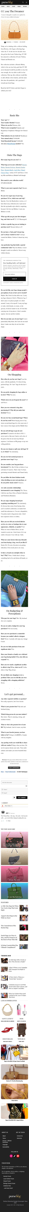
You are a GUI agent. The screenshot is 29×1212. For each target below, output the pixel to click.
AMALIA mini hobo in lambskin (7, 1021)
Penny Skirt (21, 1041)
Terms (4, 1138)
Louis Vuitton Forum (8, 1179)
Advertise (19, 1138)
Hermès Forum (7, 1176)
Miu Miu (25, 6)
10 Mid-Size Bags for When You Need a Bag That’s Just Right (10, 908)
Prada (19, 6)
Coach (2, 6)
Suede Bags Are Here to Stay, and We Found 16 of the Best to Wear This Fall (9, 937)
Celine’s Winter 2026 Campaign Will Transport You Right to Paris (18, 969)
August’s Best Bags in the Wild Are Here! (9, 917)
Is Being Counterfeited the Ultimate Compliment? (9, 946)
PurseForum (11, 144)
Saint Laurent (7, 1019)
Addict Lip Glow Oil (21, 1021)
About (4, 1136)
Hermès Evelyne (10, 167)
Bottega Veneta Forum (9, 1183)
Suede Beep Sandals (7, 1041)
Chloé (13, 6)
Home (2, 772)
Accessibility (6, 1147)
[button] (23, 2)
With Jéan (21, 1039)
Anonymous (9, 42)
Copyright (5, 1144)
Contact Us (20, 1136)
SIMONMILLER (7, 1039)
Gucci (8, 6)
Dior (21, 1019)
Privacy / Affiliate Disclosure (7, 1141)
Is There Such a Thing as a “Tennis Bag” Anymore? (16, 978)
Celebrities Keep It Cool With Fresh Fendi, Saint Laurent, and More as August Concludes (18, 986)
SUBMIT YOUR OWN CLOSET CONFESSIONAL (14, 98)
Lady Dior (17, 170)
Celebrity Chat (7, 1186)
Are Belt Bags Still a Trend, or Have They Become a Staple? (17, 960)
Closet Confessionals (14, 767)
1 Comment (15, 42)
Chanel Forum (7, 1181)
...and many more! (8, 1188)
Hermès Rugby (9, 170)
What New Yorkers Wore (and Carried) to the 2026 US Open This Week (17, 995)
